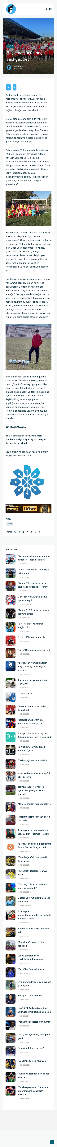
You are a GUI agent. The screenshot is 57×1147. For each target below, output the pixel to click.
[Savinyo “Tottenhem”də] (10, 999)
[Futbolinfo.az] (11, 9)
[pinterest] (23, 532)
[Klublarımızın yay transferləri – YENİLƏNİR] (10, 683)
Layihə (10, 46)
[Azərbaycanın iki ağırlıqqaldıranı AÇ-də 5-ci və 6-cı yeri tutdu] (10, 847)
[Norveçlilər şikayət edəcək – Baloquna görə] (10, 750)
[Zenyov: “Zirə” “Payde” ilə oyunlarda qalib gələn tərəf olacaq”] (10, 790)
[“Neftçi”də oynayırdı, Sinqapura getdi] (10, 1038)
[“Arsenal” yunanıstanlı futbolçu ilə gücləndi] (10, 710)
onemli (9, 524)
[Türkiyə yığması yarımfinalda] (10, 764)
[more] (39, 532)
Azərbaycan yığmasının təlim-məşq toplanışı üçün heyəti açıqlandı (33, 666)
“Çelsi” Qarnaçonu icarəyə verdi (34, 650)
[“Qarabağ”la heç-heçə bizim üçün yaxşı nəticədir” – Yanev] (10, 586)
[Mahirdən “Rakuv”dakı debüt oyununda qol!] (10, 600)
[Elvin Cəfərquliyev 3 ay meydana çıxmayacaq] (10, 985)
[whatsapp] (35, 532)
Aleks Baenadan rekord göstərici (34, 804)
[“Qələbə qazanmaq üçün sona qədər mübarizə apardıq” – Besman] (10, 1091)
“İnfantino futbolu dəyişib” (31, 1048)
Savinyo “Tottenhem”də (30, 995)
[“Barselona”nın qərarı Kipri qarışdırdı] (10, 945)
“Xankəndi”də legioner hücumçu (34, 1021)
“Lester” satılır (25, 693)
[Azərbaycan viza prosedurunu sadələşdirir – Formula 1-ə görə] (10, 834)
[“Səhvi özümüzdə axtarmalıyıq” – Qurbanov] (10, 573)
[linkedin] (31, 532)
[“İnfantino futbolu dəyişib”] (10, 1051)
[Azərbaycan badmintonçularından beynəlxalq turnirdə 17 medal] (10, 915)
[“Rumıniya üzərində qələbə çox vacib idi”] (10, 1077)
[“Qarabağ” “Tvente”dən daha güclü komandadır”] (10, 888)
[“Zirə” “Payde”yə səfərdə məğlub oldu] (10, 627)
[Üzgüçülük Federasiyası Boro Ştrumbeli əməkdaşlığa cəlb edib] (10, 1012)
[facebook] (15, 532)
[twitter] (19, 532)
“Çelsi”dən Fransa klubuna (31, 969)
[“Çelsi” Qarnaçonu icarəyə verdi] (10, 653)
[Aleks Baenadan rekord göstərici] (10, 807)
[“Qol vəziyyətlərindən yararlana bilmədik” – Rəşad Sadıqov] (10, 559)
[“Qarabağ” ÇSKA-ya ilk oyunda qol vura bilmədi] (10, 614)
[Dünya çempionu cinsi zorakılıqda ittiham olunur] (10, 959)
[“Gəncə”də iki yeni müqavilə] (10, 1064)
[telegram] (27, 532)
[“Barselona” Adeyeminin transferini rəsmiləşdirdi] (10, 723)
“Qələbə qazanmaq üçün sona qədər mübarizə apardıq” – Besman (33, 1091)
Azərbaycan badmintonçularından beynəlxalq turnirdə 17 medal (34, 915)
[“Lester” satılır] (10, 697)
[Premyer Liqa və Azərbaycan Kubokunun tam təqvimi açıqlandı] (10, 737)
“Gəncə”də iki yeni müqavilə (32, 1061)
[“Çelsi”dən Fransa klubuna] (10, 972)
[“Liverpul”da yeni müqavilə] (10, 641)
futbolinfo (18, 66)
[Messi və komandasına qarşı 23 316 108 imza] (10, 776)
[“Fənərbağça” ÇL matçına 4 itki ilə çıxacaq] (10, 861)
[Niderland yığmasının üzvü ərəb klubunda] (10, 820)
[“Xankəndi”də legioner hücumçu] (10, 1025)
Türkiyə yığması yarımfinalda (32, 760)
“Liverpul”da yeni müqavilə (31, 637)
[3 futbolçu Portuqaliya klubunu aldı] (10, 932)
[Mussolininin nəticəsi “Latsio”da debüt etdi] (10, 901)
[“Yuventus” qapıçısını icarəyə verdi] (10, 874)
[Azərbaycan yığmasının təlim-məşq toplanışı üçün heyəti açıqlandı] (10, 666)
